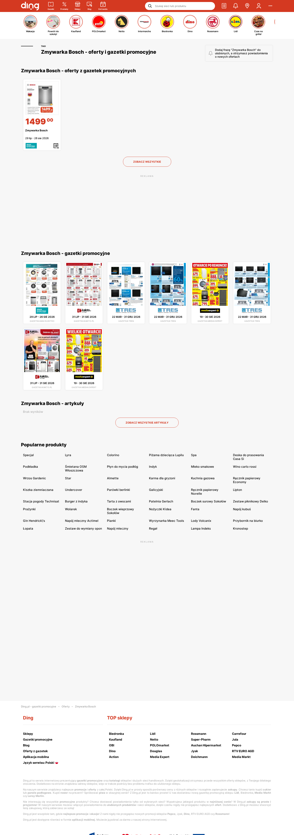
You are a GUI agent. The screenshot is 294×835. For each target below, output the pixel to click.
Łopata (28, 528)
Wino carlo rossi (244, 467)
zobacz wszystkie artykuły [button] (147, 422)
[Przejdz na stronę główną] (30, 6)
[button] (224, 6)
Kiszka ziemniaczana (38, 490)
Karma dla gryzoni (162, 478)
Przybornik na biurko (248, 521)
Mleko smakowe (202, 467)
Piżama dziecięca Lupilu (166, 455)
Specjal (28, 455)
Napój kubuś (242, 509)
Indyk (153, 467)
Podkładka (30, 467)
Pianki (111, 521)
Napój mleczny (117, 528)
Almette (113, 478)
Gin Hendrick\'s (34, 521)
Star (68, 478)
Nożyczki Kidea (160, 509)
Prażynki (29, 509)
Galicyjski (156, 490)
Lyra (68, 455)
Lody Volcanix (201, 521)
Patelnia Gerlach (161, 501)
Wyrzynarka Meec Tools (166, 521)
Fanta (195, 509)
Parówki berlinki (118, 490)
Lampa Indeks (201, 528)
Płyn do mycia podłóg (122, 467)
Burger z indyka (76, 501)
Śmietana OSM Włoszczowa (76, 468)
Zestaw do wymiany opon (83, 528)
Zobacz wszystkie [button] (147, 161)
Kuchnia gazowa (203, 478)
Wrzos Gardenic (34, 478)
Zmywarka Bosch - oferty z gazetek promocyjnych (78, 70)
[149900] (42, 98)
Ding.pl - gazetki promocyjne (38, 706)
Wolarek (71, 509)
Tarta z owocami (119, 501)
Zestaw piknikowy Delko (250, 501)
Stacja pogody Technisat (41, 501)
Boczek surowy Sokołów (208, 501)
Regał (153, 528)
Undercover (73, 490)
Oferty (66, 706)
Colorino (113, 455)
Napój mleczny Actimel (81, 521)
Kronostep (240, 528)
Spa (194, 455)
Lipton (237, 490)
